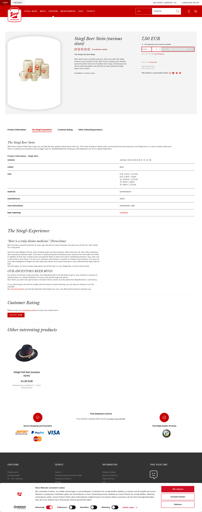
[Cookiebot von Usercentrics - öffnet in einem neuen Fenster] (20, 507)
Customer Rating (65, 130)
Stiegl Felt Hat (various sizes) (27, 374)
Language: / (190, 3)
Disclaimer (153, 62)
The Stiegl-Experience (42, 130)
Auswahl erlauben (177, 497)
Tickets (90, 11)
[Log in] (189, 11)
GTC (103, 482)
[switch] (72, 507)
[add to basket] (34, 389)
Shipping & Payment (63, 479)
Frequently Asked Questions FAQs (68, 475)
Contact (58, 482)
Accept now (16, 315)
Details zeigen (128, 507)
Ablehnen (178, 504)
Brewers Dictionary (110, 475)
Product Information (16, 130)
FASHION (53, 11)
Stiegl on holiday (109, 472)
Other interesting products (90, 130)
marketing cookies (29, 310)
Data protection (108, 479)
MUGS (43, 11)
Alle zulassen (177, 489)
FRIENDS (18, 3)
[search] (178, 11)
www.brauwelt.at (17, 289)
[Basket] (195, 11)
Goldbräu (124, 212)
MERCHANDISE (68, 11)
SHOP (5, 3)
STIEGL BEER (30, 11)
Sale (81, 11)
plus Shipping (159, 54)
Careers (58, 472)
